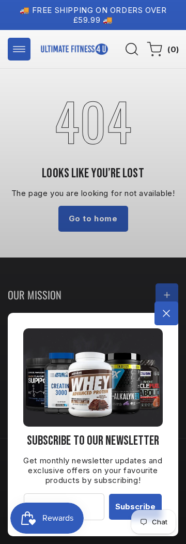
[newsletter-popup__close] (166, 313)
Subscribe (135, 506)
